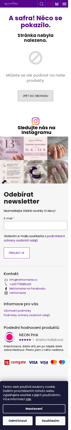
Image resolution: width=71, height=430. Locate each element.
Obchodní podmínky (17, 311)
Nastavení (34, 409)
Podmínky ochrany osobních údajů (27, 315)
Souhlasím (50, 421)
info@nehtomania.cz (23, 280)
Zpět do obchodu (35, 96)
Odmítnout (18, 421)
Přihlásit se (16, 253)
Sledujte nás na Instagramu (36, 130)
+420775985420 (20, 284)
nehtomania (17, 293)
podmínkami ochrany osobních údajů (34, 238)
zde (28, 399)
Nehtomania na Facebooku (27, 288)
